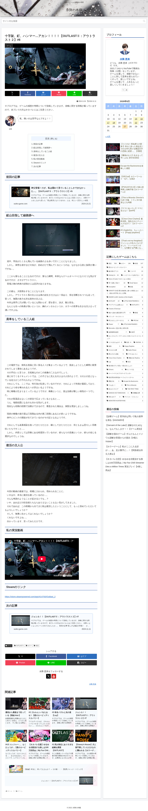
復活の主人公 (39, 155)
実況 (37, 645)
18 (114, 123)
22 (136, 123)
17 (108, 123)
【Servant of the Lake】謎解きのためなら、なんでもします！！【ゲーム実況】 (124, 427)
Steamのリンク (39, 163)
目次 (47, 138)
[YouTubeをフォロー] (53, 676)
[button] (144, 21)
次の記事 (37, 166)
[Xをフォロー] (48, 676)
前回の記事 (38, 144)
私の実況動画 (39, 159)
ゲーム (10, 645)
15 (136, 119)
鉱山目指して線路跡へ (42, 148)
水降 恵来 (125, 59)
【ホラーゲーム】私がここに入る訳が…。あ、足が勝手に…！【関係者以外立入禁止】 (124, 450)
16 (141, 119)
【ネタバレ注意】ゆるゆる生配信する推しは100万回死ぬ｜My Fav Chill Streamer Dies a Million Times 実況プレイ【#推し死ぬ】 (124, 464)
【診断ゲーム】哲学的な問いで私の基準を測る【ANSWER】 (124, 418)
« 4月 (107, 136)
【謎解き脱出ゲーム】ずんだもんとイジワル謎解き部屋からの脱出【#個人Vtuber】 (124, 438)
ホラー (30, 645)
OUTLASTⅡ (20, 645)
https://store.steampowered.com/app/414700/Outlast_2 (30, 597)
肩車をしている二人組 (42, 151)
